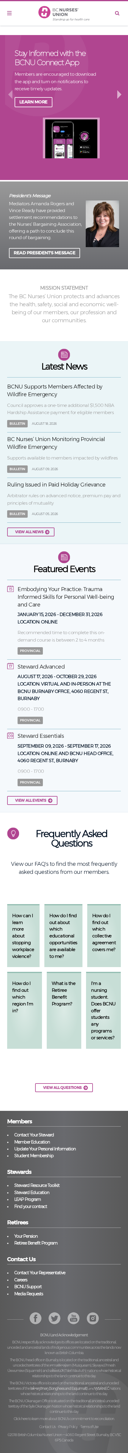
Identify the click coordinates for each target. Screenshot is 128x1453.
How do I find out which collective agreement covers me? (104, 932)
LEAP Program (27, 1199)
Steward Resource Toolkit (37, 1185)
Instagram (74, 1318)
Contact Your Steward (34, 1135)
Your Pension (26, 1236)
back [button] (10, 94)
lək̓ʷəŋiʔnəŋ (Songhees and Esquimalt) (59, 1388)
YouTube (93, 1318)
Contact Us (47, 1426)
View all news (29, 532)
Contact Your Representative (39, 1272)
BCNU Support (28, 1286)
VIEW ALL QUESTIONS (62, 1087)
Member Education (32, 1142)
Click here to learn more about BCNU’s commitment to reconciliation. (64, 1418)
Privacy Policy (67, 1426)
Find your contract (30, 1206)
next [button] (119, 94)
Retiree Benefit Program (35, 1243)
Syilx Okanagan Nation (45, 1406)
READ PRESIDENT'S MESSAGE (44, 252)
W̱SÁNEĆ (102, 1388)
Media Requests (28, 1293)
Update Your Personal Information (45, 1149)
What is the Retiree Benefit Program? (64, 993)
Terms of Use (89, 1426)
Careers (20, 1280)
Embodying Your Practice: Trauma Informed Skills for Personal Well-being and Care (66, 597)
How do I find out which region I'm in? (22, 996)
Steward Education (31, 1192)
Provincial (30, 651)
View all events (30, 800)
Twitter (55, 1318)
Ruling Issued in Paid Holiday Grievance (56, 484)
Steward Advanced (41, 667)
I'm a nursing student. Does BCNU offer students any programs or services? (103, 1010)
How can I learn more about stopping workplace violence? (23, 936)
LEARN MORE (33, 102)
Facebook (35, 1318)
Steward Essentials (41, 736)
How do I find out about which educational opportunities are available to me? (63, 936)
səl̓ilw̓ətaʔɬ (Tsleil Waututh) (67, 1370)
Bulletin (17, 423)
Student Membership (34, 1155)
